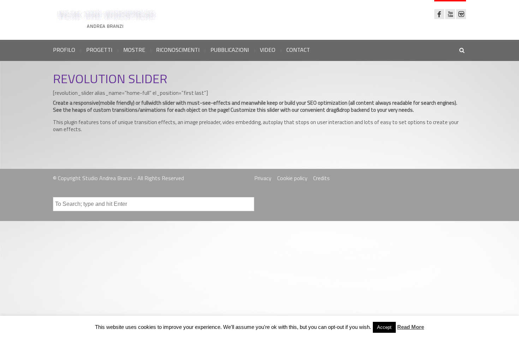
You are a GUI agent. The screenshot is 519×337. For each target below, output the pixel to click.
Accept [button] (384, 327)
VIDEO (267, 49)
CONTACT (298, 49)
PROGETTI (99, 49)
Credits (321, 178)
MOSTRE (134, 49)
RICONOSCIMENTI (177, 49)
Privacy (263, 178)
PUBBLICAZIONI (229, 49)
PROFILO (64, 49)
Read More (410, 327)
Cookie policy (292, 178)
